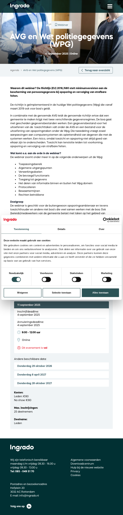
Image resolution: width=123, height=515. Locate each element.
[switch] (46, 279)
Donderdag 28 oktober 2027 (34, 383)
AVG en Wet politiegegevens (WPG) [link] (42, 70)
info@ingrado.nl (29, 495)
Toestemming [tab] (21, 229)
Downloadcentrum (82, 463)
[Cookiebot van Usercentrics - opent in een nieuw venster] (105, 220)
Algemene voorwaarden (86, 460)
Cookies (76, 475)
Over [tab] (101, 229)
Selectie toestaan (61, 292)
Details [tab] (62, 229)
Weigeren (22, 292)
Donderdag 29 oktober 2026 (34, 366)
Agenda (14, 70)
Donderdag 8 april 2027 (31, 374)
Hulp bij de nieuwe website (87, 467)
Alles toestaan (100, 292)
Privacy (75, 471)
